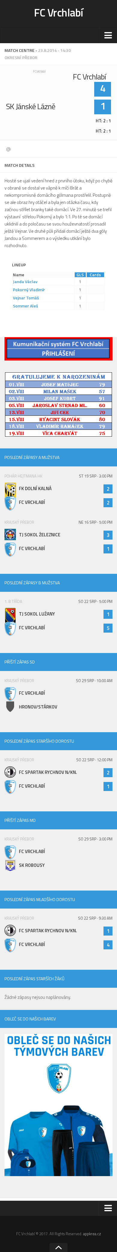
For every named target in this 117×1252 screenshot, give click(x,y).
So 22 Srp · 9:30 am (95, 918)
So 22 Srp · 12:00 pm (94, 760)
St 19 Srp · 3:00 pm (95, 476)
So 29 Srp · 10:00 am (94, 681)
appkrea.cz (92, 1234)
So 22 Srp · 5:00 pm (95, 601)
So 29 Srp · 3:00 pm (95, 839)
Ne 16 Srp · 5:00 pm (95, 522)
